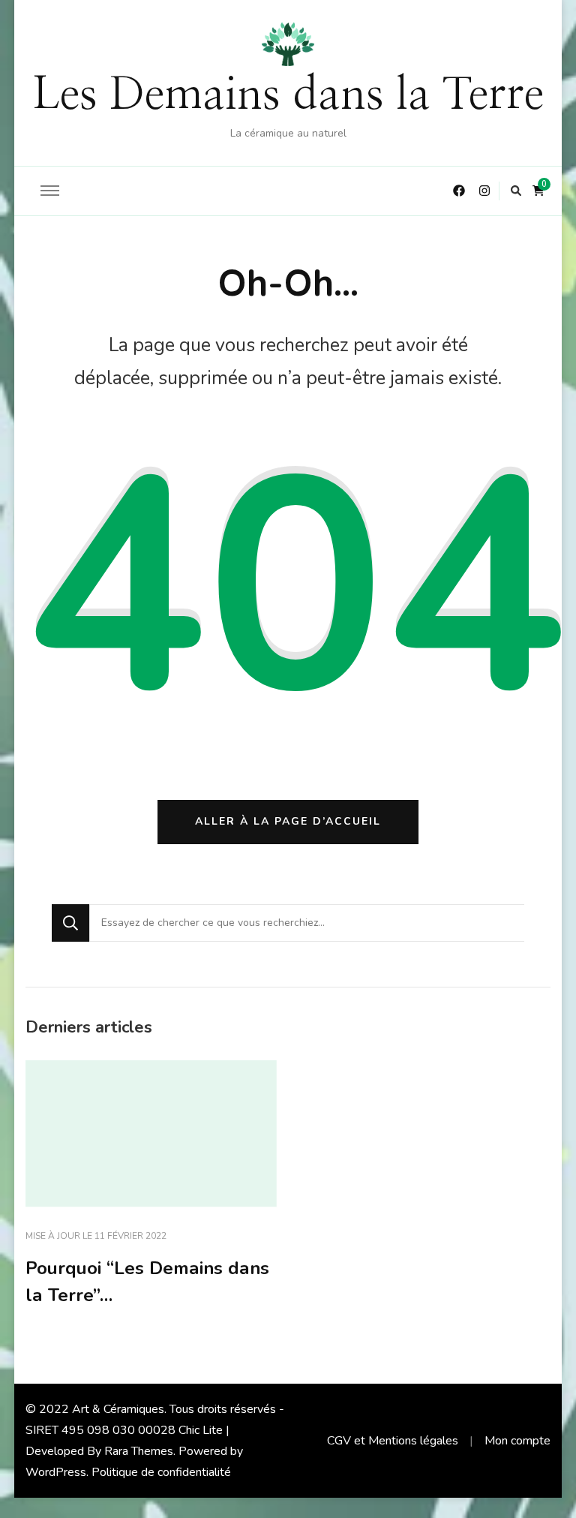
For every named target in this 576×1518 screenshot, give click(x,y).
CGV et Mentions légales (392, 1440)
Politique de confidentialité (161, 1472)
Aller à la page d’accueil (288, 821)
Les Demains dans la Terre (288, 95)
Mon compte (517, 1440)
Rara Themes (138, 1451)
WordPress (56, 1472)
